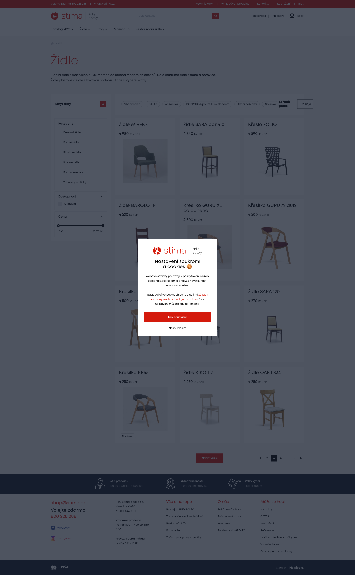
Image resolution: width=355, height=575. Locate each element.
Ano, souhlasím (177, 317)
